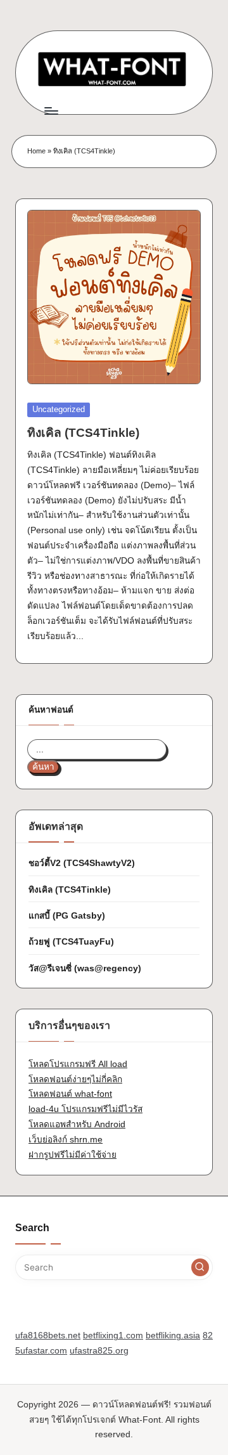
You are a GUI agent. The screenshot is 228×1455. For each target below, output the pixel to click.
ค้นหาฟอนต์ (50, 710)
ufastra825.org (99, 1350)
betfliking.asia (173, 1335)
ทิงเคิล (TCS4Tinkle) (83, 432)
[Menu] (50, 110)
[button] (200, 1267)
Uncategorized (58, 409)
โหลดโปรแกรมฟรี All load (77, 1064)
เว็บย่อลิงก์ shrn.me (65, 1139)
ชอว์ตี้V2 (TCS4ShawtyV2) (81, 863)
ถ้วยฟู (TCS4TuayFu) (71, 942)
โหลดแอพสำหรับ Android (76, 1124)
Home (36, 151)
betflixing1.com (113, 1335)
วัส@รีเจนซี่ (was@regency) (84, 968)
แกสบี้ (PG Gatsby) (66, 916)
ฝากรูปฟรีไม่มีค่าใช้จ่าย (72, 1155)
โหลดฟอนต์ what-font (70, 1094)
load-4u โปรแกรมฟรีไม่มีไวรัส (85, 1109)
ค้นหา (43, 767)
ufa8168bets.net (47, 1335)
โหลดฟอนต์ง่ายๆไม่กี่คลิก (75, 1079)
